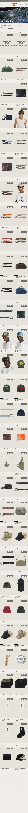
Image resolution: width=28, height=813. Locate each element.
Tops (16, 25)
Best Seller (10, 25)
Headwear (3, 27)
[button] (4, 4)
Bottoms (20, 25)
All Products (3, 25)
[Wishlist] (23, 4)
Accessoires (10, 27)
